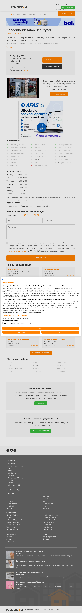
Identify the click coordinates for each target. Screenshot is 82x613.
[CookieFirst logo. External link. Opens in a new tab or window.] (3, 279)
